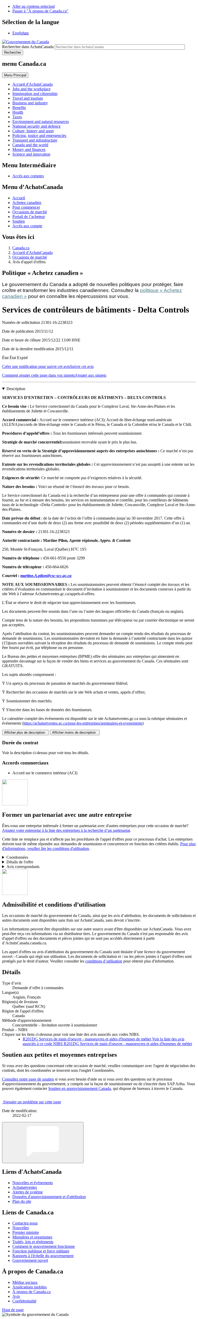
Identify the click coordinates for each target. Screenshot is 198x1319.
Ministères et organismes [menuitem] (32, 1237)
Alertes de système (27, 1192)
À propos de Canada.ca (31, 1291)
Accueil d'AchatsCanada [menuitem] (32, 84)
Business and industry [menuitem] (30, 103)
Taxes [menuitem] (17, 117)
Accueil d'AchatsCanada (32, 252)
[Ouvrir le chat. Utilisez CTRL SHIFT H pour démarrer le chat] (43, 1142)
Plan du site (21, 1201)
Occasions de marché (29, 212)
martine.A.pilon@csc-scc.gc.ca (45, 575)
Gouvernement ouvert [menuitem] (30, 1260)
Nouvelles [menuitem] (20, 1228)
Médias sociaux (25, 1282)
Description (15, 389)
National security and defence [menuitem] (36, 126)
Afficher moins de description (75, 732)
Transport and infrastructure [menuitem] (34, 140)
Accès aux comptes (28, 176)
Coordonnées (17, 857)
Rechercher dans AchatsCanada (28, 47)
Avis (16, 1296)
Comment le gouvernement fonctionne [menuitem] (43, 1246)
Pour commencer (26, 207)
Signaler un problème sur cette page (32, 1102)
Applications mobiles (29, 1287)
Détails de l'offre (19, 862)
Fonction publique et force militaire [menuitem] (40, 1251)
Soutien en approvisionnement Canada (79, 1088)
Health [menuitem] (17, 112)
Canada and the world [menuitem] (30, 145)
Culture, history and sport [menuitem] (33, 131)
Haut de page (13, 1310)
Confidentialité (24, 1301)
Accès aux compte (27, 226)
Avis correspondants (22, 866)
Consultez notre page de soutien (28, 1079)
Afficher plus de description (25, 732)
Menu (15, 75)
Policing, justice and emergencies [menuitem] (39, 135)
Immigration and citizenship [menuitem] (34, 93)
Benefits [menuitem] (19, 107)
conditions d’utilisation (103, 961)
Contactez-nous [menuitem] (25, 1223)
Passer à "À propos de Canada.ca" (40, 11)
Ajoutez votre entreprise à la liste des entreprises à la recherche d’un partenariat (66, 830)
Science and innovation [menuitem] (31, 154)
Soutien (18, 221)
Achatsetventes (24, 1187)
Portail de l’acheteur (28, 216)
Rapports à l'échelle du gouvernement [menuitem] (42, 1256)
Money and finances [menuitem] (28, 149)
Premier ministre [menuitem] (25, 1232)
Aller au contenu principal (33, 6)
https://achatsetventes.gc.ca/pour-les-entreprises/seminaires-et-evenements (82, 723)
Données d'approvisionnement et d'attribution (49, 1196)
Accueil (18, 198)
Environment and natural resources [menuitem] (40, 121)
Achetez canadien (26, 202)
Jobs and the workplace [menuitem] (31, 89)
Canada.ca (20, 248)
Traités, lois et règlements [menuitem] (32, 1242)
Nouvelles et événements (32, 1182)
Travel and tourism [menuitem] (27, 98)
